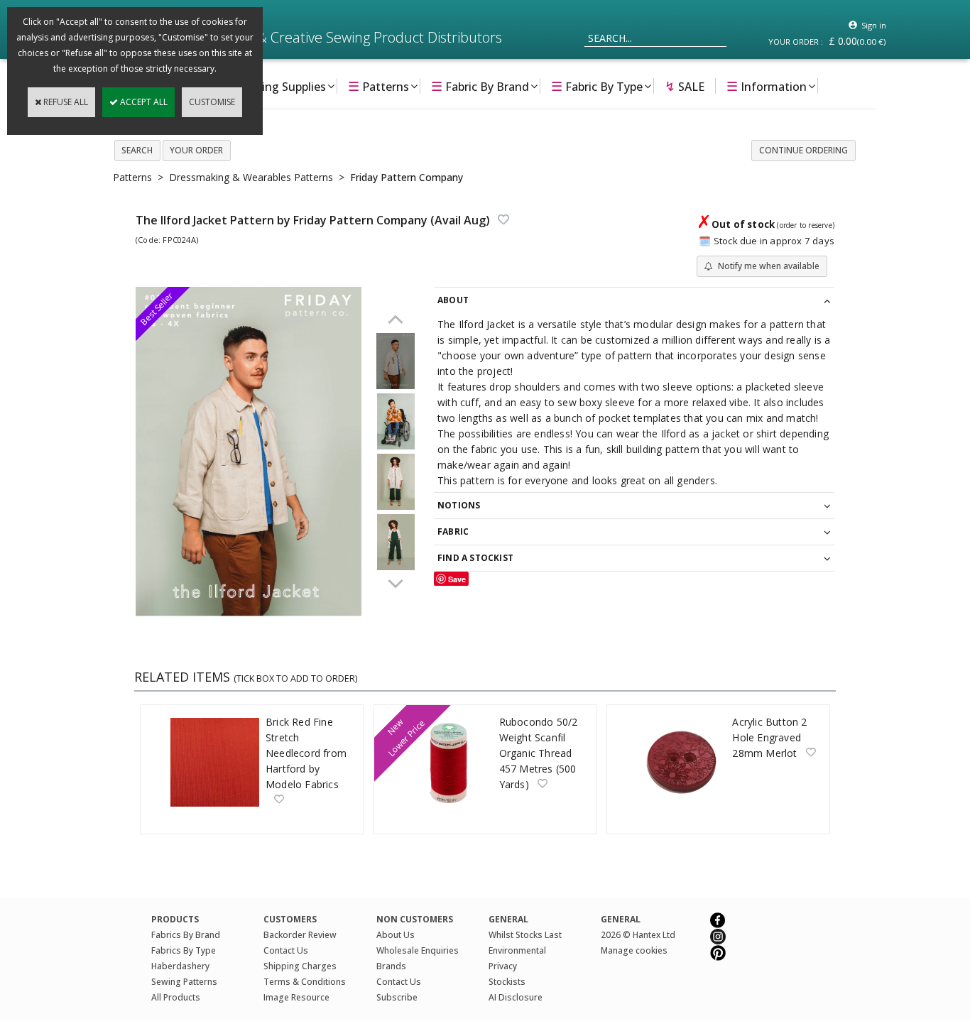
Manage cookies (634, 950)
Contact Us (285, 950)
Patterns (378, 86)
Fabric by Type (597, 86)
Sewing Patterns (184, 982)
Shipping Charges (300, 966)
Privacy (503, 966)
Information (766, 86)
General (621, 919)
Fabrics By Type (183, 950)
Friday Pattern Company (406, 177)
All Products (175, 997)
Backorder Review (300, 935)
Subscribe (397, 997)
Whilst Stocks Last (525, 935)
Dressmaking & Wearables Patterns (251, 177)
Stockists (507, 982)
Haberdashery (180, 966)
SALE (684, 86)
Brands (391, 966)
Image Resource (296, 997)
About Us (395, 935)
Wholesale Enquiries (417, 950)
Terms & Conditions (304, 982)
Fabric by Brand (480, 86)
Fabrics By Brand (185, 935)
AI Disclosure (516, 997)
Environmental (517, 950)
